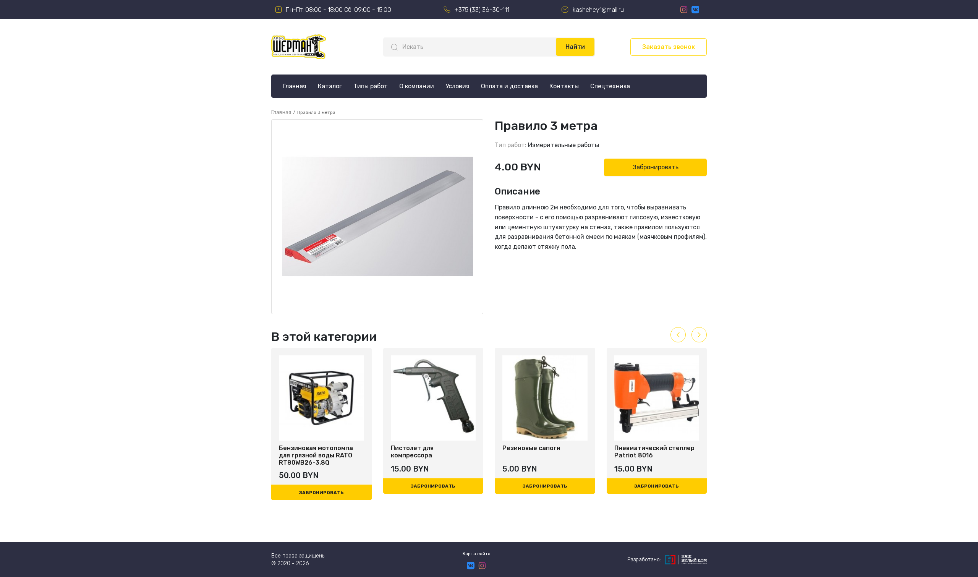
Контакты (564, 86)
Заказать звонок (668, 46)
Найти (575, 46)
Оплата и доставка (509, 86)
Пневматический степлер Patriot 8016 (543, 451)
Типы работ (370, 86)
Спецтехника (610, 86)
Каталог (330, 86)
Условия (457, 86)
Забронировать (655, 167)
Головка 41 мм (636, 448)
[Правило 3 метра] (377, 216)
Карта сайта (477, 553)
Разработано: (644, 559)
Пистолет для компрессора (301, 451)
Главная (294, 86)
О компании (416, 86)
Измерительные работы (563, 145)
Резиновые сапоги (421, 448)
